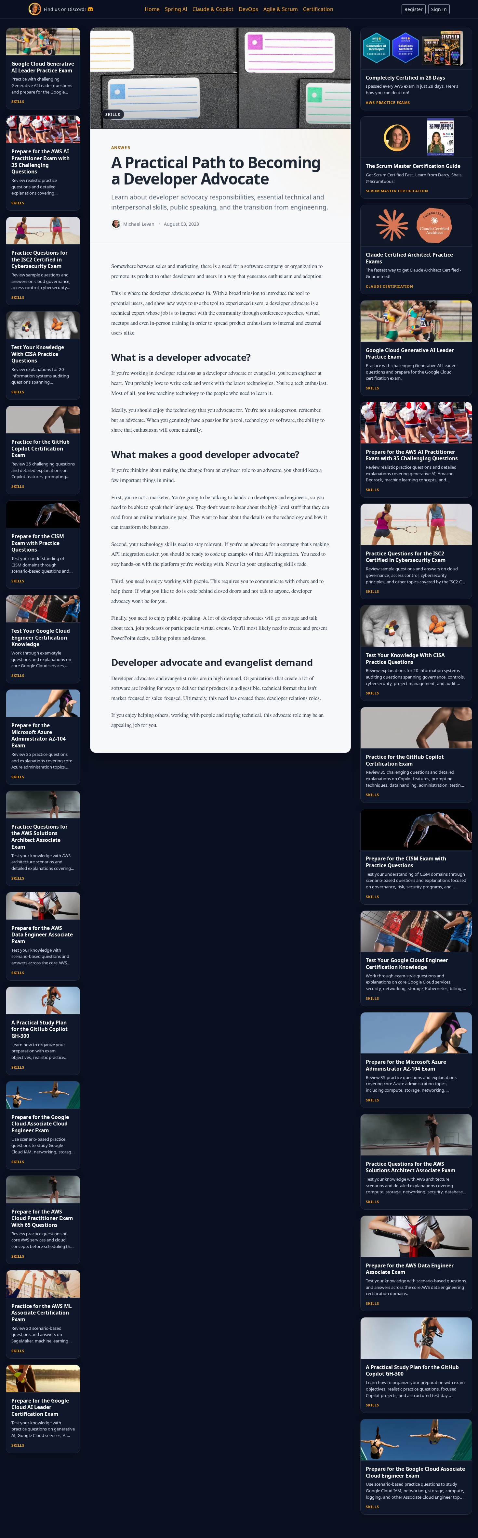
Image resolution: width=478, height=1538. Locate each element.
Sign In (439, 9)
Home (152, 9)
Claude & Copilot (213, 9)
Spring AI (176, 9)
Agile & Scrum (280, 9)
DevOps (248, 9)
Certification (318, 9)
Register (414, 9)
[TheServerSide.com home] (34, 9)
